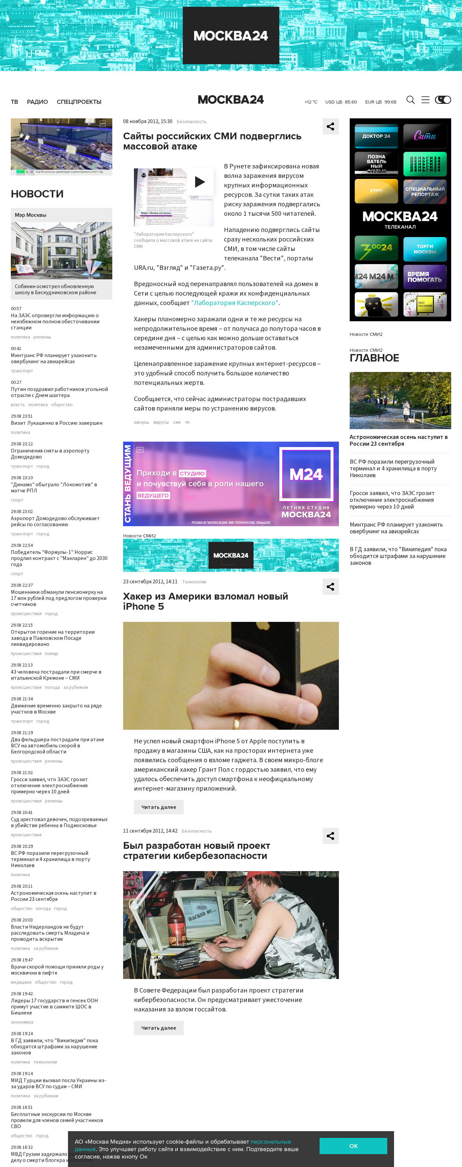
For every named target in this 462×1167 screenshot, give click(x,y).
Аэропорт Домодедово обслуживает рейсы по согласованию (55, 521)
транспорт (22, 371)
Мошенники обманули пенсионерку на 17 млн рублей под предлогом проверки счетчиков (59, 598)
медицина (21, 982)
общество (62, 404)
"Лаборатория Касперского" (234, 303)
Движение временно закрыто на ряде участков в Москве (56, 709)
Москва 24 (231, 100)
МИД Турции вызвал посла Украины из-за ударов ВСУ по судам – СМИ (58, 1083)
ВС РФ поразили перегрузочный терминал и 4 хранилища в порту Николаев (50, 859)
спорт (17, 500)
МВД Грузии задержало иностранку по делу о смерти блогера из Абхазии (57, 1157)
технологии (45, 1062)
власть (18, 404)
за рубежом (75, 687)
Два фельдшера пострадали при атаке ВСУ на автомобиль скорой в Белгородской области (57, 745)
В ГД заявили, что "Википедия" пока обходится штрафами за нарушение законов (54, 1046)
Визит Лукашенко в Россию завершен (56, 423)
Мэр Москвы (30, 215)
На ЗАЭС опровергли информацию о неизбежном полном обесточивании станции (55, 321)
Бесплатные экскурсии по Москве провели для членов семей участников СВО (57, 1120)
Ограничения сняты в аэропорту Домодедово (50, 454)
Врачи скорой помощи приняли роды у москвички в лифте (57, 970)
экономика (22, 1022)
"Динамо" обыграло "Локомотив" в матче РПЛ (54, 487)
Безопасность (192, 121)
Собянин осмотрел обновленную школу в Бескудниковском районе (55, 289)
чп (187, 422)
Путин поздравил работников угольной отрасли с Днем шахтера (59, 392)
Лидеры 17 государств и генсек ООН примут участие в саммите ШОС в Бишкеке (54, 1007)
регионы (42, 337)
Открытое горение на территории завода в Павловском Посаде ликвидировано (53, 638)
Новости (37, 194)
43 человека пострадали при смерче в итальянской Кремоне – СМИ (56, 675)
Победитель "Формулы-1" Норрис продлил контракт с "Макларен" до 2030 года (59, 558)
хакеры (141, 422)
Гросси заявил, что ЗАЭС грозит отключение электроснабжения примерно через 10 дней (49, 785)
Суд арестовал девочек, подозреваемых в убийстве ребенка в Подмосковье (59, 822)
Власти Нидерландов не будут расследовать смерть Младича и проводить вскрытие (50, 933)
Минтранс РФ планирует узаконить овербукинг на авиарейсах (54, 358)
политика (20, 337)
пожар (51, 653)
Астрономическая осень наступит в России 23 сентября (53, 896)
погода (52, 687)
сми (177, 422)
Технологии (194, 582)
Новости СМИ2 (139, 536)
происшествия (26, 613)
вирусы (161, 422)
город (43, 466)
